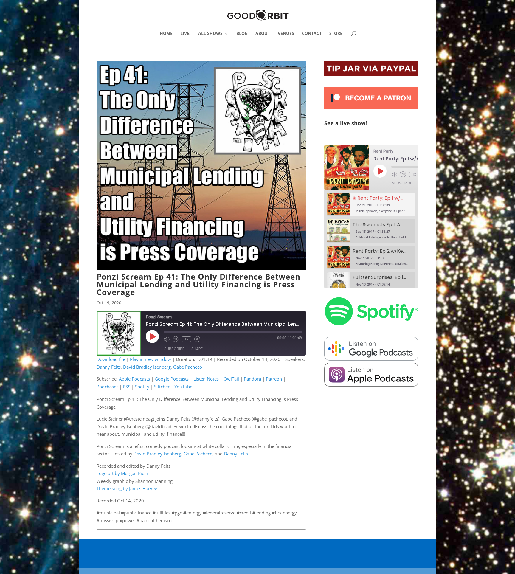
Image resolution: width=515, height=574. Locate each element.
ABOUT (262, 33)
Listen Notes (206, 379)
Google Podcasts (172, 379)
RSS (126, 387)
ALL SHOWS (210, 33)
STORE (335, 33)
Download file (111, 359)
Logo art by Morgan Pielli (122, 473)
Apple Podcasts (134, 379)
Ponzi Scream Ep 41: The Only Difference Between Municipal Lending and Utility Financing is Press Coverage (198, 284)
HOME (166, 33)
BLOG (242, 33)
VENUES (286, 33)
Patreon (274, 379)
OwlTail (231, 379)
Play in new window (150, 359)
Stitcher (162, 387)
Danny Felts (109, 367)
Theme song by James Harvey (127, 488)
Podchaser (107, 387)
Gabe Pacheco (187, 367)
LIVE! (185, 33)
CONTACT (312, 33)
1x (186, 339)
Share (197, 348)
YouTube (183, 387)
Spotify (142, 387)
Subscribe (174, 348)
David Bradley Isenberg (147, 367)
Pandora (252, 379)
